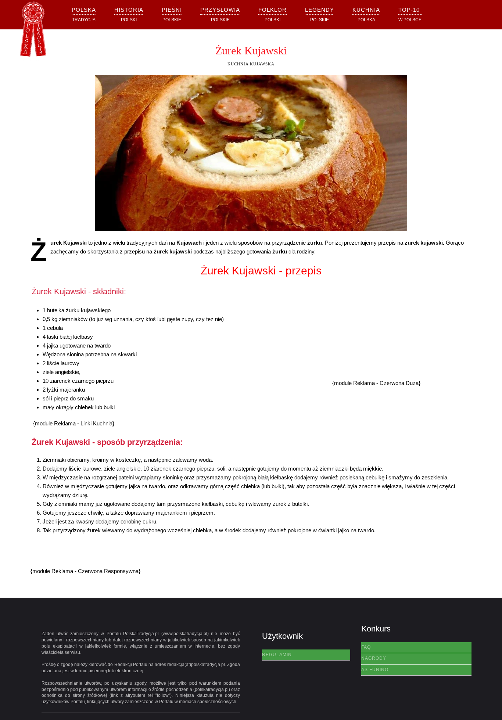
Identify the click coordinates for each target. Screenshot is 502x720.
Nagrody (373, 658)
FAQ (366, 647)
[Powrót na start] (33, 31)
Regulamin (277, 654)
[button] (129, 14)
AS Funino (374, 669)
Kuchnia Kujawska (251, 64)
